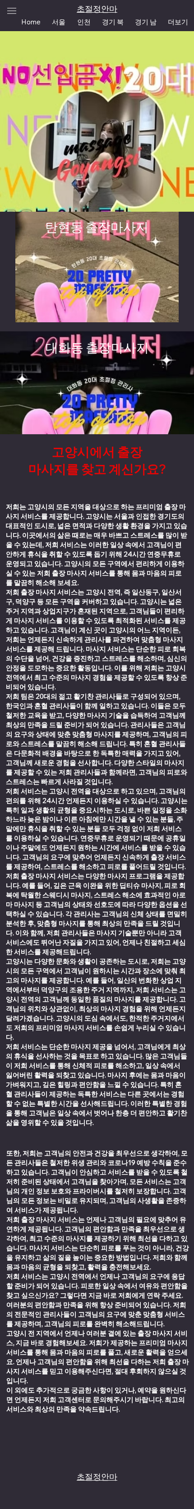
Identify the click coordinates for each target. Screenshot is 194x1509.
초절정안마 (97, 9)
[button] (178, 21)
